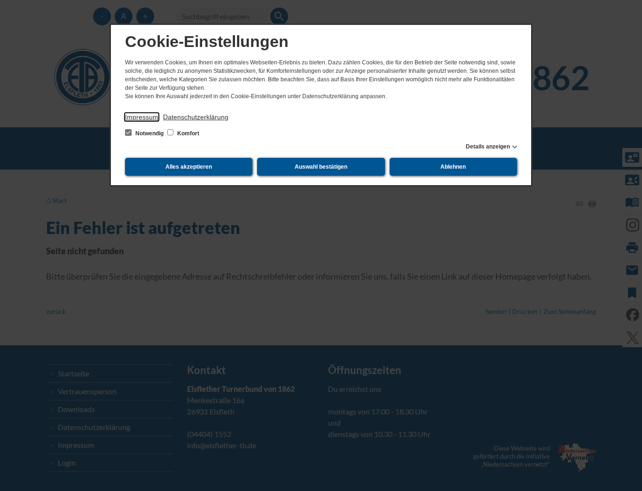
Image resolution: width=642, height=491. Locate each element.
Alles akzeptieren (188, 167)
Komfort (187, 133)
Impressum (141, 117)
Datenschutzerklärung (195, 117)
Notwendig (149, 133)
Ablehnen (453, 167)
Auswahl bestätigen (321, 167)
